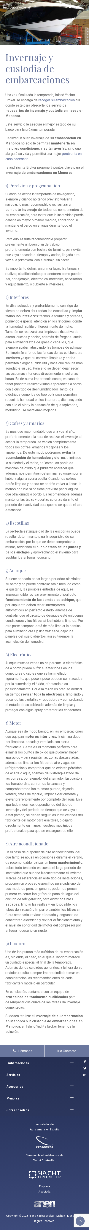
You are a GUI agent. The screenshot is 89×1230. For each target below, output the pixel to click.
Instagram (84, 1075)
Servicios (13, 1075)
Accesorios (14, 1086)
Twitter (84, 1068)
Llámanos (24, 1051)
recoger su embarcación (56, 100)
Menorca (12, 1098)
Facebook (84, 1061)
